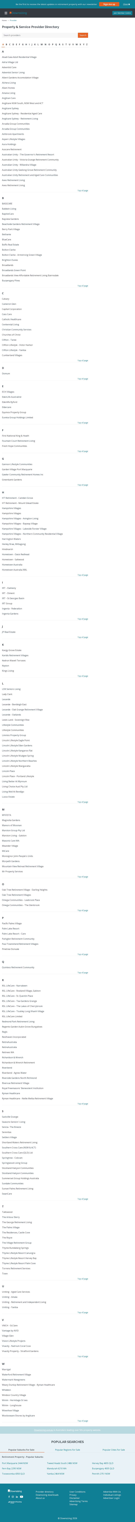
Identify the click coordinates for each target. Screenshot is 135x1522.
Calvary (5, 298)
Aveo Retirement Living (13, 180)
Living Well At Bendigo (13, 791)
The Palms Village (11, 1227)
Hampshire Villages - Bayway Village (20, 523)
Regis (4, 1031)
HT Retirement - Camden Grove (17, 498)
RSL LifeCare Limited (12, 1016)
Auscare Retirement (11, 149)
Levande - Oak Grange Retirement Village (22, 709)
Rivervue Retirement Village (15, 1083)
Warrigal (6, 1369)
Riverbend (7, 1067)
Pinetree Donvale (10, 949)
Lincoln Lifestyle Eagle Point (16, 740)
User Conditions (77, 1491)
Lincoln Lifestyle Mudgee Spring (18, 755)
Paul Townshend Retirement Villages (20, 944)
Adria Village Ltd (10, 62)
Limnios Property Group (14, 735)
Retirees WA (8, 1052)
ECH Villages (8, 391)
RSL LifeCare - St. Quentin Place (17, 995)
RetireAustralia (9, 1042)
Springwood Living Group (14, 1162)
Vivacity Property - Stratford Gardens (20, 1351)
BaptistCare (8, 213)
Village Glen (8, 1335)
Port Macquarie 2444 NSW (15, 1463)
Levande (6, 699)
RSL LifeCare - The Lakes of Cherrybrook (22, 1006)
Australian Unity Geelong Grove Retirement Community (29, 169)
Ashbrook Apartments (13, 134)
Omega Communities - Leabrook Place (21, 900)
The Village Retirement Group (17, 1242)
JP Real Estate (8, 632)
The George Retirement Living (17, 1222)
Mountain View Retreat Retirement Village (23, 866)
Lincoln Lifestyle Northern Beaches (19, 760)
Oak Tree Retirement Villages (16, 894)
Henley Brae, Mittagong (14, 544)
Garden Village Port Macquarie (17, 469)
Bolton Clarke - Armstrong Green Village (22, 254)
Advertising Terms (78, 1501)
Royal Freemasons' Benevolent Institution (22, 1088)
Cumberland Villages (12, 355)
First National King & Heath (15, 435)
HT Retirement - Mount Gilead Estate (20, 503)
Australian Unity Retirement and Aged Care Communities (30, 175)
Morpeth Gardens (11, 861)
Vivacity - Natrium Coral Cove (16, 1346)
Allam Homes (8, 87)
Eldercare (6, 407)
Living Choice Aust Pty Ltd (14, 786)
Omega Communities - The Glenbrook (21, 905)
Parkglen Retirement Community (18, 938)
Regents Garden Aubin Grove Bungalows (22, 1026)
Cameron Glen (9, 304)
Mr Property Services (12, 871)
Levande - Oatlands (11, 714)
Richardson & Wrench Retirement (18, 1062)
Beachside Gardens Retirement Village (21, 224)
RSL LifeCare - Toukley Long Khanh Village (23, 1011)
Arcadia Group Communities (16, 123)
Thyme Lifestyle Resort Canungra (18, 1253)
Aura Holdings (9, 144)
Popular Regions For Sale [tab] (67, 1449)
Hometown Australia (12, 564)
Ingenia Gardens (10, 613)
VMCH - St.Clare (10, 1325)
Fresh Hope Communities (14, 446)
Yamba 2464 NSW (55, 1473)
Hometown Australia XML (14, 569)
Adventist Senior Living (13, 72)
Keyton (5, 665)
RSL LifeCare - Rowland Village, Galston (21, 990)
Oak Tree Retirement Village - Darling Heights (24, 889)
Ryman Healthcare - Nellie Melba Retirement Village (27, 1098)
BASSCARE (7, 203)
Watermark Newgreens (13, 1379)
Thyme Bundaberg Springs (15, 1247)
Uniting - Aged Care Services (16, 1291)
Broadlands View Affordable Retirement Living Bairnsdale (30, 275)
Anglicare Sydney (10, 108)
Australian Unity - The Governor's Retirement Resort (28, 154)
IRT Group (7, 603)
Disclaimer (74, 1498)
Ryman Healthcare (11, 1093)
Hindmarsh (7, 549)
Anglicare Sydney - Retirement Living (20, 118)
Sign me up (109, 4)
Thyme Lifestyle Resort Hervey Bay (19, 1258)
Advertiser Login (111, 1498)
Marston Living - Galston (14, 835)
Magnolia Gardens (11, 820)
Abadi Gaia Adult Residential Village (19, 57)
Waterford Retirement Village (16, 1374)
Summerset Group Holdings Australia (20, 1178)
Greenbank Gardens (12, 479)
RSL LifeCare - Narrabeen (14, 985)
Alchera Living (9, 82)
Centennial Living (10, 324)
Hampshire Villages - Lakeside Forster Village (24, 528)
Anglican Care (9, 98)
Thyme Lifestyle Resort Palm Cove (19, 1263)
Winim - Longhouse (11, 1405)
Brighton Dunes (10, 260)
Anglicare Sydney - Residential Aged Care (22, 113)
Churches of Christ (11, 334)
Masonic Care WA (10, 840)
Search (83, 35)
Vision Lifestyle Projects (13, 1340)
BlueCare (6, 239)
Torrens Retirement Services (16, 1268)
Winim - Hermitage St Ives (15, 1400)
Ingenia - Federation (12, 608)
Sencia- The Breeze (11, 1127)
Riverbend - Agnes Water (14, 1072)
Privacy (72, 1494)
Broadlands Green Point (14, 270)
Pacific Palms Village (12, 923)
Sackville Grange (10, 1116)
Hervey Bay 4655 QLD (102, 1463)
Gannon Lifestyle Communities (17, 464)
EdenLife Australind (11, 396)
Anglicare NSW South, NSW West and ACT (22, 103)
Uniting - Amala (9, 1297)
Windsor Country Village (14, 1395)
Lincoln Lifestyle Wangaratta (16, 766)
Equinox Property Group (14, 412)
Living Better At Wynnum (14, 781)
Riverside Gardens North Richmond (19, 1078)
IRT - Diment (8, 593)
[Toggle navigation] (6, 13)
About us (40, 1498)
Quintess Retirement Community (18, 967)
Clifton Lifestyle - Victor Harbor (17, 345)
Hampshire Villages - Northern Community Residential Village (32, 533)
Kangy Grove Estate (11, 650)
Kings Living (8, 670)
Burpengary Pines (11, 280)
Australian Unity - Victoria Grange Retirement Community (30, 159)
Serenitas (6, 1132)
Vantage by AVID (10, 1330)
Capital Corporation (12, 309)
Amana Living (8, 93)
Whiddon (6, 1390)
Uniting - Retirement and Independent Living (24, 1302)
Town (5, 1273)
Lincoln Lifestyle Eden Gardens (17, 745)
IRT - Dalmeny (9, 588)
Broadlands (7, 265)
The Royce (7, 1237)
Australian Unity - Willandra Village (19, 164)
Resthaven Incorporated (14, 1036)
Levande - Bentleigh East (14, 704)
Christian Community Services (16, 329)
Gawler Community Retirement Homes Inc (22, 474)
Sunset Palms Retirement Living (17, 1188)
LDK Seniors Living (11, 689)
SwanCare (7, 1193)
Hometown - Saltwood (13, 559)
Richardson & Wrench (12, 1057)
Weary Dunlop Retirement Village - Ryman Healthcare (28, 1384)
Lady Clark (7, 694)
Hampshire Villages (11, 508)
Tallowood (7, 1212)
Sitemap (73, 1504)
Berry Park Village (11, 229)
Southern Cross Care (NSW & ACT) (19, 1147)
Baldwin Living (9, 208)
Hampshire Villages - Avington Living (20, 518)
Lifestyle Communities (13, 725)
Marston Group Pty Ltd (13, 830)
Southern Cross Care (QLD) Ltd (17, 1152)
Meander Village (10, 845)
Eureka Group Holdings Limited (17, 417)
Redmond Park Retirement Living (18, 1021)
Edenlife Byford (9, 402)
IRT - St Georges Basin (13, 598)
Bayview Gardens (10, 219)
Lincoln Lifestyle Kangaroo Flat (17, 750)
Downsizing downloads (47, 1494)
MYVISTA (6, 815)
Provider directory (45, 1491)
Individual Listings (112, 1494)
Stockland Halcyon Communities (18, 1168)
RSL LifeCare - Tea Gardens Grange (19, 1001)
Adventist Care (9, 67)
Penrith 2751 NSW (101, 1473)
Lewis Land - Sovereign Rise (15, 719)
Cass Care (7, 314)
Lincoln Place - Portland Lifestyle (18, 776)
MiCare (5, 851)
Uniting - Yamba (10, 1307)
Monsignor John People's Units (17, 856)
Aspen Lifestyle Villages (13, 139)
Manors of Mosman (12, 825)
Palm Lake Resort (10, 928)
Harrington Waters (11, 539)
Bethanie (6, 234)
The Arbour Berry (11, 1217)
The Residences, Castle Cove (16, 1232)
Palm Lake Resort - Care (14, 933)
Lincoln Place (8, 771)
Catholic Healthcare (11, 319)
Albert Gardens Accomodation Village (20, 77)
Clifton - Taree (9, 339)
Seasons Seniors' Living (13, 1121)
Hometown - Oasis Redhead (15, 554)
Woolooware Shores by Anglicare (18, 1415)
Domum (6, 373)
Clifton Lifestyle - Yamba (14, 350)
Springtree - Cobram (12, 1157)
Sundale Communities (12, 1183)
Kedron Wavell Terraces (14, 660)
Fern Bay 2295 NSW (11, 1468)
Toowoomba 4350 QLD (13, 1473)
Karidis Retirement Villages (15, 655)
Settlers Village (9, 1137)
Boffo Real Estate (10, 244)
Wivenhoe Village (10, 1410)
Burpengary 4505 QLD (103, 1468)
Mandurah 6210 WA (56, 1468)
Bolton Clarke (9, 249)
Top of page (83, 190)
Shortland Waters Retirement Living (19, 1142)
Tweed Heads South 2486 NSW (62, 1463)
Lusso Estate (8, 796)
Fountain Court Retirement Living (18, 440)
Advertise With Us (112, 1491)
